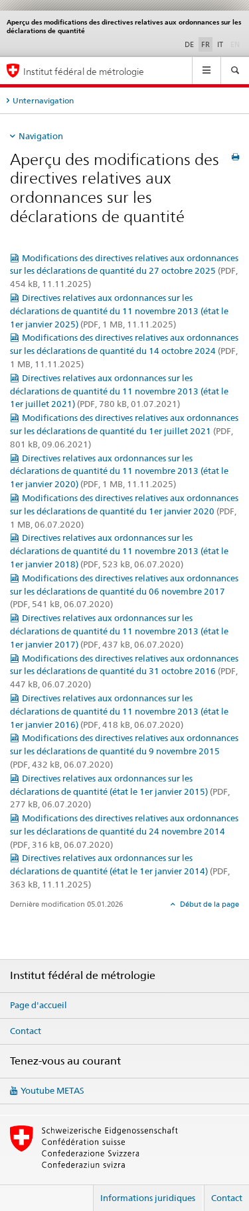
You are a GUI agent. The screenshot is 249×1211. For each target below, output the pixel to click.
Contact (25, 1030)
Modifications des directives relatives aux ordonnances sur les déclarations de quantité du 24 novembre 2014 (124, 831)
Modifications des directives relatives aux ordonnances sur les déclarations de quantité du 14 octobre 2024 (124, 350)
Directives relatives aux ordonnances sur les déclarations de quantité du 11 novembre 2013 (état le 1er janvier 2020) (119, 471)
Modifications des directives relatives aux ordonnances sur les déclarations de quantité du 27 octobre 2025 (124, 271)
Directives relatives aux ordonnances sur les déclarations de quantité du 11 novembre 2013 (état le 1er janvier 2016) (119, 711)
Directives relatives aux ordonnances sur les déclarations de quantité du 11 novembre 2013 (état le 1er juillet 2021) (119, 391)
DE (189, 44)
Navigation (41, 136)
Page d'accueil (38, 1005)
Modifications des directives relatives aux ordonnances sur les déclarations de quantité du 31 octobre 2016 (124, 671)
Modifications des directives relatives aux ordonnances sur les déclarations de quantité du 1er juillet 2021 (124, 430)
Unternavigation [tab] (43, 100)
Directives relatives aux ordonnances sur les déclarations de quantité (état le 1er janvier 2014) (120, 871)
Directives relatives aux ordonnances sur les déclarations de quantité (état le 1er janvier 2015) (120, 791)
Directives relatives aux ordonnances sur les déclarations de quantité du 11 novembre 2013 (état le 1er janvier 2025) (119, 310)
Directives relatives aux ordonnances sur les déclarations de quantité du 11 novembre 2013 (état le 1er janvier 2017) (119, 631)
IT (220, 44)
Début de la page (208, 904)
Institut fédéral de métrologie (83, 71)
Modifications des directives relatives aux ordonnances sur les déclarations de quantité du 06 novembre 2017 (124, 591)
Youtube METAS (52, 1090)
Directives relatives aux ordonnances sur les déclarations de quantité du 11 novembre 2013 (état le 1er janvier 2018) (119, 550)
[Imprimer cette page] (235, 156)
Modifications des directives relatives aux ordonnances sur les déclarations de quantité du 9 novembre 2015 (124, 751)
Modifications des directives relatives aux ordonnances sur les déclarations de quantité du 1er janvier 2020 (124, 511)
